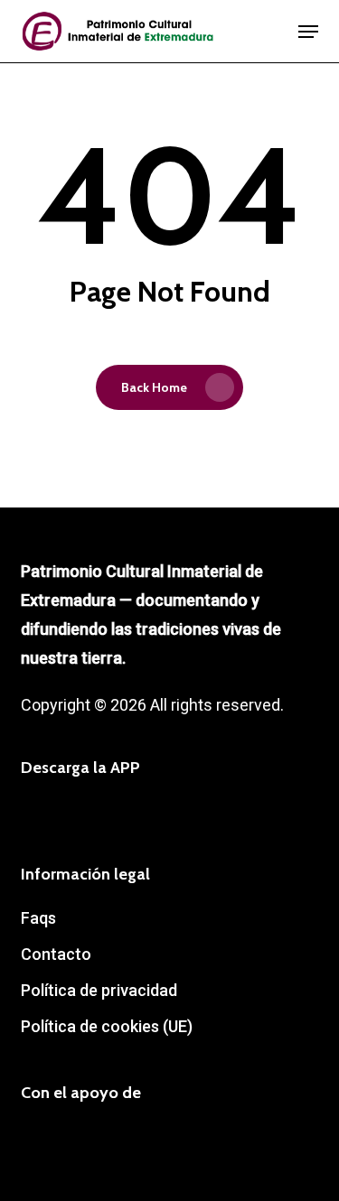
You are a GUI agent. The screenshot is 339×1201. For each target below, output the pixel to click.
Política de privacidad (99, 990)
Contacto (56, 954)
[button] (308, 32)
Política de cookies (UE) (107, 1026)
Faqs (38, 917)
